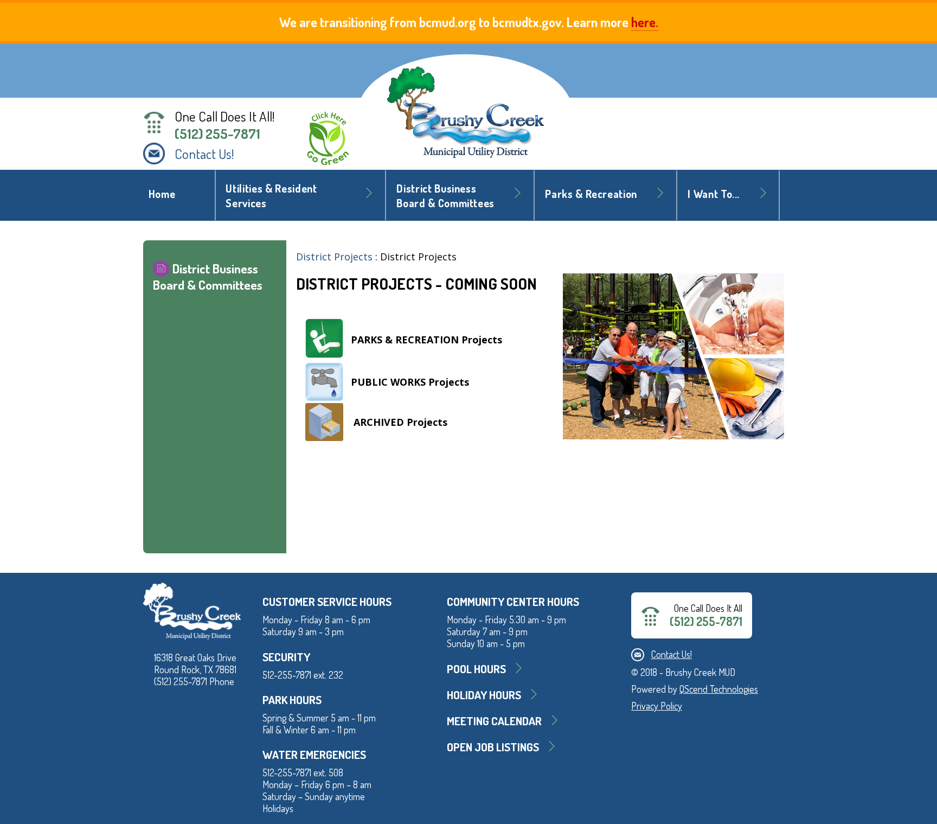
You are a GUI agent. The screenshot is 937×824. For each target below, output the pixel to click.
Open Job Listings (493, 746)
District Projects (334, 256)
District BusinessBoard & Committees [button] (445, 196)
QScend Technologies (718, 689)
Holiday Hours (484, 694)
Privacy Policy (656, 706)
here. (644, 22)
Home (162, 194)
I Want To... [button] (714, 194)
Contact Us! (204, 153)
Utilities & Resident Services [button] (271, 196)
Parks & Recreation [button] (591, 194)
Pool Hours (476, 668)
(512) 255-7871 (217, 133)
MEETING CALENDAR (494, 720)
